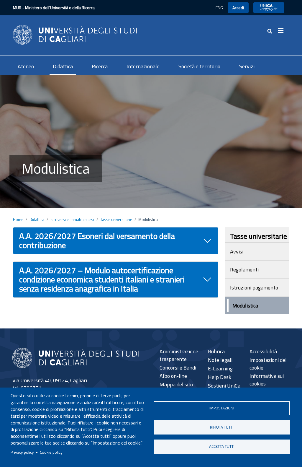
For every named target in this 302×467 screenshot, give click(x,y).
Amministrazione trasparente (179, 355)
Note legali (220, 360)
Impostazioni (221, 408)
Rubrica (216, 351)
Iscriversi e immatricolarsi (72, 219)
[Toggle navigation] (282, 31)
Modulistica (245, 306)
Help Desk (219, 377)
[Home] (75, 34)
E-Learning (220, 368)
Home (18, 219)
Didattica (63, 66)
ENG (219, 7)
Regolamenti (244, 270)
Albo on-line (173, 376)
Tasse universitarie (116, 219)
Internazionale (143, 66)
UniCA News (269, 7)
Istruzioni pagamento (254, 288)
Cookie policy (51, 452)
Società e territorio (199, 66)
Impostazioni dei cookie (268, 364)
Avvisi (236, 252)
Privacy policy (22, 452)
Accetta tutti (221, 446)
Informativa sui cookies (267, 380)
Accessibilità (263, 351)
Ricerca (100, 66)
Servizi (247, 66)
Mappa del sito (176, 384)
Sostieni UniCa (224, 386)
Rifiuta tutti (222, 427)
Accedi (238, 7)
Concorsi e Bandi (178, 368)
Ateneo (26, 66)
